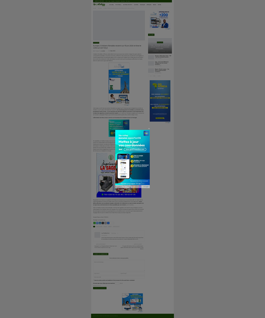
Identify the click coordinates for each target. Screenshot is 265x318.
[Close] (149, 128)
